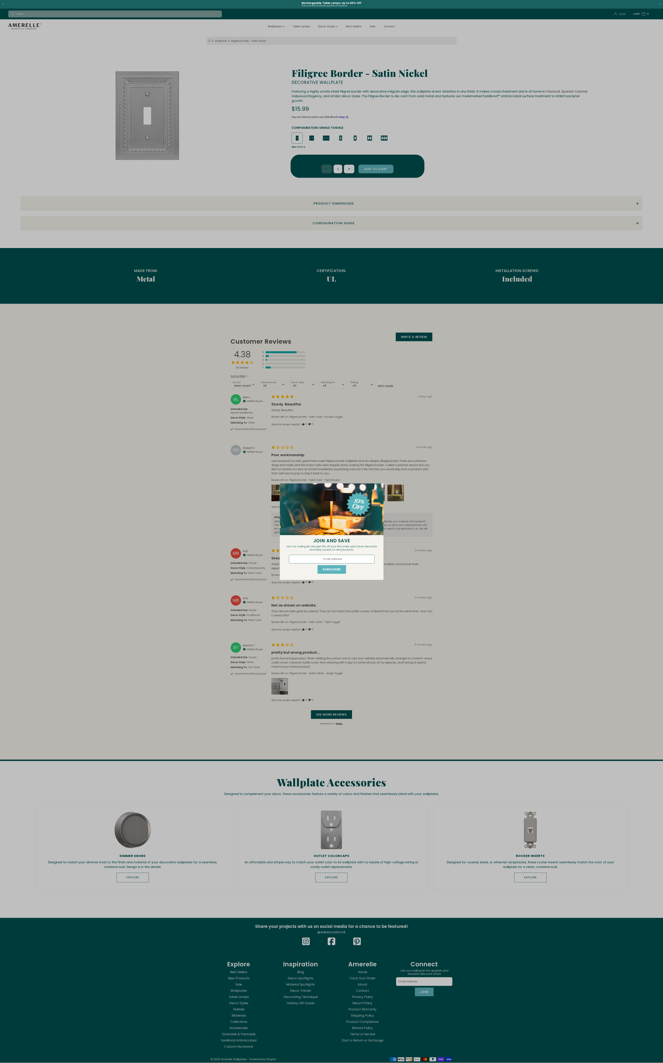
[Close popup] (379, 487)
